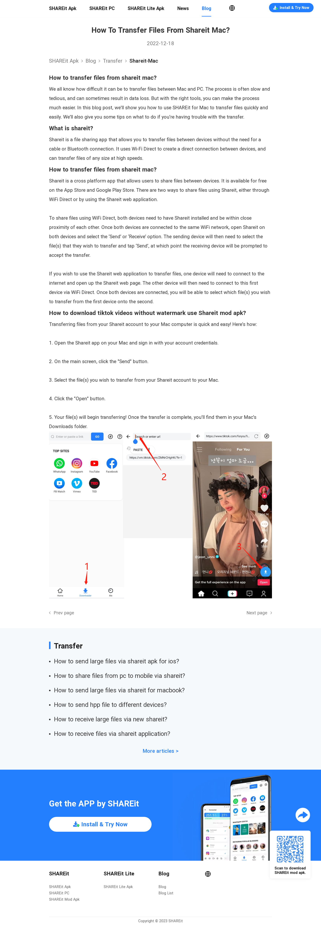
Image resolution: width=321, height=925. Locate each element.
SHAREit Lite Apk (146, 8)
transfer (112, 61)
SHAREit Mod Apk (64, 899)
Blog (206, 8)
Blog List (165, 893)
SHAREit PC (102, 8)
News (183, 8)
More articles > (161, 751)
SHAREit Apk (62, 8)
